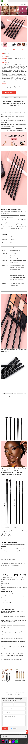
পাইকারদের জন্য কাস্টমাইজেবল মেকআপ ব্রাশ (13, 694)
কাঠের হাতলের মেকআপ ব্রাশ (19, 690)
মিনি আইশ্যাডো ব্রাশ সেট (10, 690)
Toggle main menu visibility (22, 4)
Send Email (8, 92)
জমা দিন (5, 728)
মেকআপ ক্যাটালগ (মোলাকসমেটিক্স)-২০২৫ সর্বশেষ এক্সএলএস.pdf (14, 87)
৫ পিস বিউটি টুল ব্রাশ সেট (20, 692)
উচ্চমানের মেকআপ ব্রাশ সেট (10, 692)
